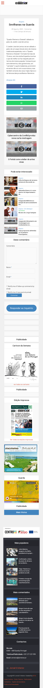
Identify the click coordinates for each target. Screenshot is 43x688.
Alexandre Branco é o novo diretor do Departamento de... (27, 192)
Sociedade (22, 210)
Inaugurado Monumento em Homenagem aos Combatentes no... (28, 223)
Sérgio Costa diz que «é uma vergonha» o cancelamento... (26, 610)
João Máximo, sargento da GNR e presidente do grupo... (26, 551)
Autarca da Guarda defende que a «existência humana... (26, 600)
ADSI (34, 676)
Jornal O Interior (16, 668)
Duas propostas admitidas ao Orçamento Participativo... (27, 232)
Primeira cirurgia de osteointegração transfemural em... (25, 580)
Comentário (10, 246)
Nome (9, 267)
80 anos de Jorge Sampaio (27, 212)
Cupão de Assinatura (18, 682)
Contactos (7, 682)
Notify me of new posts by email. (19, 292)
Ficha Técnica (18, 679)
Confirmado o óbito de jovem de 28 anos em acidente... (25, 561)
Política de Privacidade (11, 684)
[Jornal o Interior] (21, 2)
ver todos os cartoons (21, 384)
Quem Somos (8, 679)
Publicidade (28, 679)
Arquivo (21, 22)
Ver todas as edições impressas (21, 440)
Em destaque (28, 209)
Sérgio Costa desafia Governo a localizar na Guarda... (26, 620)
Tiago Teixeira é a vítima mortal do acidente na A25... (25, 571)
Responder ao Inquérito (21, 308)
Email (8, 277)
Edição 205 (11, 80)
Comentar (28, 29)
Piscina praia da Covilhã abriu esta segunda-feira (24, 630)
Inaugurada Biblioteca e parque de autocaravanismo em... (28, 202)
